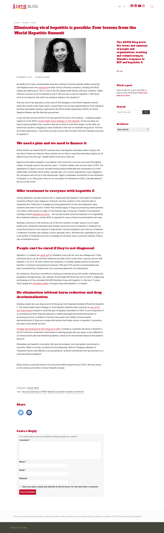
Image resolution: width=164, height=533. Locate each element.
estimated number (40, 283)
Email (22, 470)
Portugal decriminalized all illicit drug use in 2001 (39, 329)
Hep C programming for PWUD (34, 392)
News (33, 22)
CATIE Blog (22, 527)
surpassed (43, 87)
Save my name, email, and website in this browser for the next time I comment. (60, 486)
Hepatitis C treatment (75, 392)
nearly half (44, 255)
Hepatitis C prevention (56, 392)
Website (23, 478)
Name (22, 462)
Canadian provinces (41, 214)
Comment (24, 440)
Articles (25, 22)
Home (17, 22)
